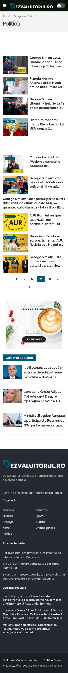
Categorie (19, 16)
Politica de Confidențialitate (20, 660)
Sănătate (42, 510)
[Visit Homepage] (31, 5)
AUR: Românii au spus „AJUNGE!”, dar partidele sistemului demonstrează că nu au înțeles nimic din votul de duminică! (47, 220)
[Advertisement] (34, 143)
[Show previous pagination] (9, 279)
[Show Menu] (4, 5)
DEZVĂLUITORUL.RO (22, 665)
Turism (40, 522)
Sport (39, 516)
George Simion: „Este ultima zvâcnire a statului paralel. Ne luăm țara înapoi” (45, 261)
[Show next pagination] (38, 287)
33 (31, 279)
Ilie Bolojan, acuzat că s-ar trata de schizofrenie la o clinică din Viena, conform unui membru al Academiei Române (43, 372)
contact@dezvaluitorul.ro (46, 493)
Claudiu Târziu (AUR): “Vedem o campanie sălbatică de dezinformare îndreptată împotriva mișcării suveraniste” (45, 161)
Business (8, 510)
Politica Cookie (53, 660)
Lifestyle (8, 522)
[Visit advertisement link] (34, 325)
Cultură (8, 516)
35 (49, 279)
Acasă (6, 16)
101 (29, 287)
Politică (32, 16)
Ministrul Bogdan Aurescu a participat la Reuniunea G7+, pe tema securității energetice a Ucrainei (44, 421)
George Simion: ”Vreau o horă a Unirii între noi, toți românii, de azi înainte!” (46, 182)
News (6, 528)
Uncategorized (45, 528)
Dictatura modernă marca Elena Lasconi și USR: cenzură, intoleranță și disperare (47, 124)
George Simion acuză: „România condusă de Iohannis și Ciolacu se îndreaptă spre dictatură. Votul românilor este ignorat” (47, 62)
